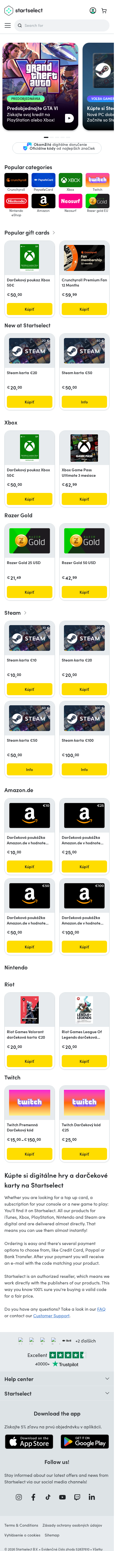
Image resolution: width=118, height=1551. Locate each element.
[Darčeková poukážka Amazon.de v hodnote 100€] (84, 896)
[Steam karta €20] (29, 351)
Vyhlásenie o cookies (22, 1535)
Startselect (18, 1393)
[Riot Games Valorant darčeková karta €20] (30, 1010)
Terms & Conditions (21, 1525)
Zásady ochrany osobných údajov (72, 1525)
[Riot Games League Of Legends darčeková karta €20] (84, 1010)
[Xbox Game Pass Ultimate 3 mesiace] (84, 448)
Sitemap (52, 1535)
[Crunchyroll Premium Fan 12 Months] (84, 258)
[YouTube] (64, 1497)
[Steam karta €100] (84, 718)
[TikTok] (50, 1497)
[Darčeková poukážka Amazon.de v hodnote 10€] (29, 815)
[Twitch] (79, 1497)
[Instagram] (20, 1497)
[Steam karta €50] (84, 351)
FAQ (101, 1309)
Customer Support (51, 1315)
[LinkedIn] (93, 1497)
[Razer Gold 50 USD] (84, 541)
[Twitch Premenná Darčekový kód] (29, 1103)
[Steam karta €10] (29, 638)
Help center (18, 1378)
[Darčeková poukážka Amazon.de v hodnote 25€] (84, 815)
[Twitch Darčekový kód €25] (84, 1103)
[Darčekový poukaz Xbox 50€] (29, 258)
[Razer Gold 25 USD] (29, 541)
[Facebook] (35, 1497)
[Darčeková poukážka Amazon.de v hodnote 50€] (29, 896)
